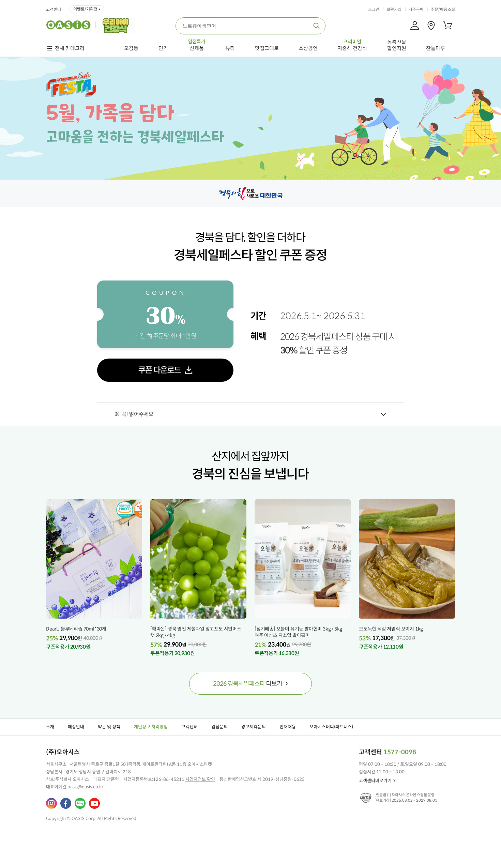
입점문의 (219, 727)
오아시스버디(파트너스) (331, 727)
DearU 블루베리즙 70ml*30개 (76, 629)
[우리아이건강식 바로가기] (117, 25)
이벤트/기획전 (85, 9)
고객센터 (53, 9)
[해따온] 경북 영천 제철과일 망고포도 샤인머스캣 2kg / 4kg (195, 632)
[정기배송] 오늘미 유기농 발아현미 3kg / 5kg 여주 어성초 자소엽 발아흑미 (298, 632)
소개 (50, 727)
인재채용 (287, 727)
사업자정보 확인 (200, 779)
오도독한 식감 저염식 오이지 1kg (391, 629)
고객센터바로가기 (375, 781)
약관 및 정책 (109, 727)
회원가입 (393, 9)
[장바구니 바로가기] (447, 25)
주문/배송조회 (443, 9)
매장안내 (76, 727)
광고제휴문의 (253, 727)
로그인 (373, 9)
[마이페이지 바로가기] (414, 25)
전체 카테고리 (70, 48)
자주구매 (416, 9)
